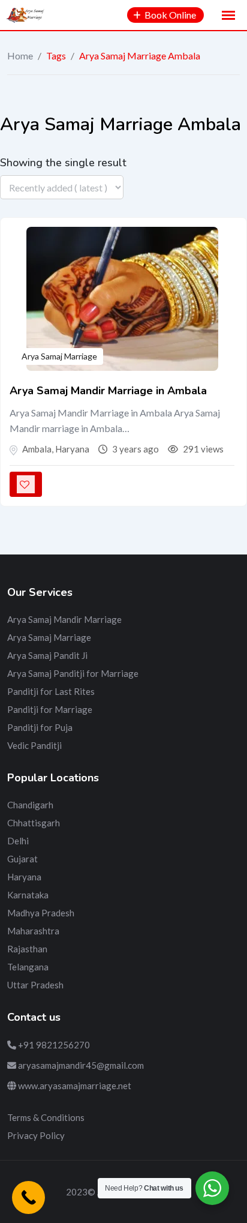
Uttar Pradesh (35, 984)
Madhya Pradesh (40, 912)
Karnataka (28, 894)
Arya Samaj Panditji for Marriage (72, 673)
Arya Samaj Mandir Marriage (64, 619)
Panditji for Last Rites (51, 691)
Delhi (18, 840)
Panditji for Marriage (49, 709)
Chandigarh (30, 804)
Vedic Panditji (34, 745)
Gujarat (22, 858)
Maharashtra (33, 930)
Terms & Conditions (46, 1117)
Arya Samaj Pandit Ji (47, 655)
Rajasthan (27, 948)
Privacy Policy (36, 1135)
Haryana (24, 876)
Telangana (28, 966)
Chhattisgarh (33, 822)
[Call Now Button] (28, 1197)
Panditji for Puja (40, 727)
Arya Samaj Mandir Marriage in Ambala (108, 390)
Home (20, 55)
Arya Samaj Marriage (59, 356)
